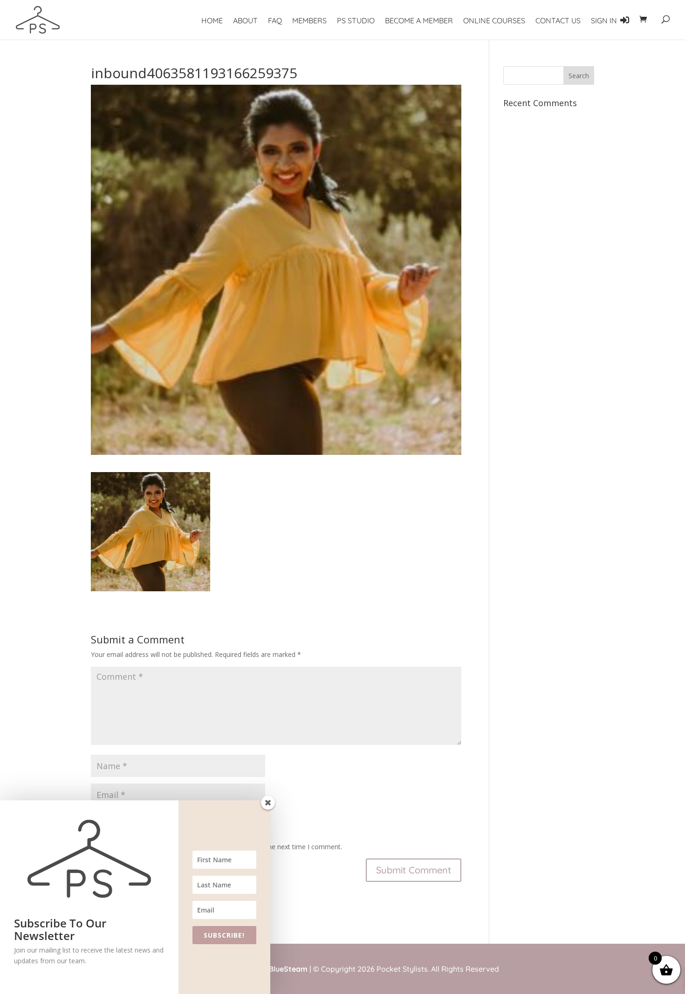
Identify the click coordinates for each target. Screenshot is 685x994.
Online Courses (494, 21)
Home (212, 21)
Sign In (605, 20)
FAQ (275, 21)
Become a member (419, 21)
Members (309, 21)
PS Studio (356, 21)
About (245, 21)
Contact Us (558, 21)
